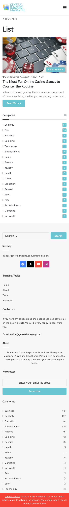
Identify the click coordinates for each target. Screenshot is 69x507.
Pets (7, 200)
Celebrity (9, 124)
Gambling (10, 141)
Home (8, 19)
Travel (8, 178)
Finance (9, 162)
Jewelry (9, 167)
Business (9, 135)
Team (6, 295)
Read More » (14, 103)
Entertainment (12, 151)
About (6, 290)
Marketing (10, 210)
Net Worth (10, 216)
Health (8, 173)
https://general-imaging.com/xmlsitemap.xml (26, 255)
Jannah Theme (12, 496)
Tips (7, 130)
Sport (7, 194)
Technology (11, 146)
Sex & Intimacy (13, 205)
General (9, 189)
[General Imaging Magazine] (14, 7)
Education (10, 183)
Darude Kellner (12, 77)
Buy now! (8, 300)
